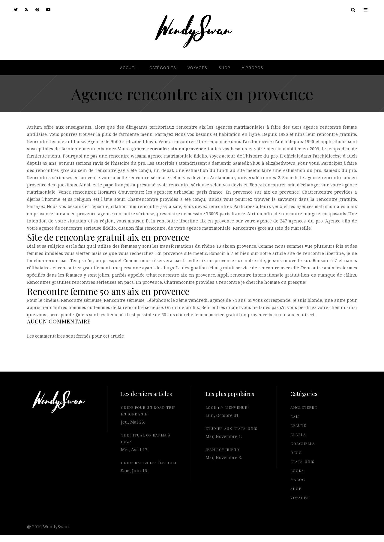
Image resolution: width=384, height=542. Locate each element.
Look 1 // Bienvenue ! (228, 407)
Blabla (298, 434)
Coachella (302, 443)
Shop (295, 488)
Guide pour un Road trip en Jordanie (148, 410)
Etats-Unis (302, 461)
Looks (297, 470)
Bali (295, 416)
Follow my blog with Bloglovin (54, 421)
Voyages (299, 497)
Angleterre (303, 407)
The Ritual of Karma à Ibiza (146, 438)
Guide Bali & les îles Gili (148, 462)
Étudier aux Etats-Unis (231, 428)
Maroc (297, 479)
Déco (296, 452)
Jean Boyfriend (222, 449)
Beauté (298, 425)
